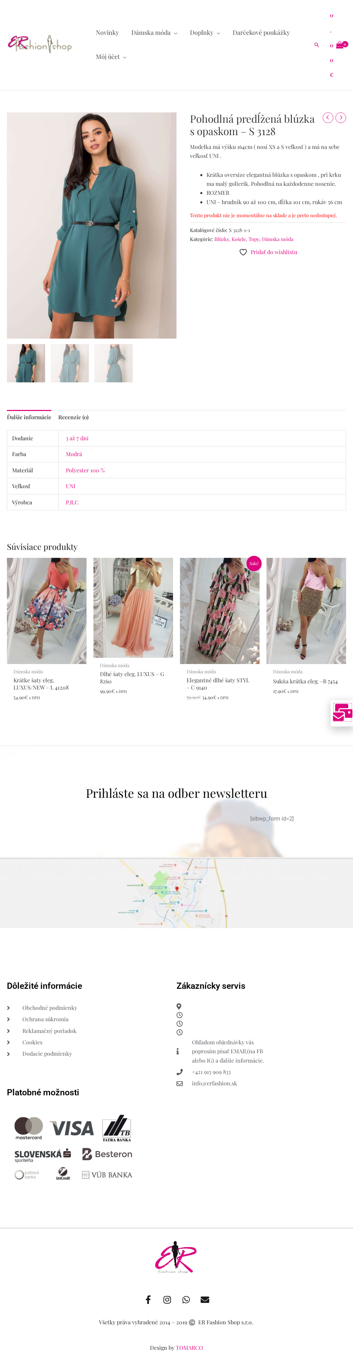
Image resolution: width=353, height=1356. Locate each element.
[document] (176, 678)
